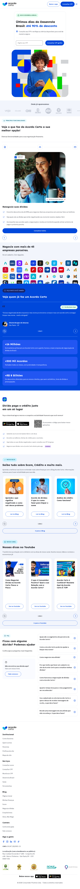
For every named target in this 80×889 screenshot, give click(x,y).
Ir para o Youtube (40, 623)
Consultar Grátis (40, 231)
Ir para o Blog (40, 531)
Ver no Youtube (14, 606)
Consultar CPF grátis (54, 43)
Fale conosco (13, 674)
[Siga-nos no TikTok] (19, 842)
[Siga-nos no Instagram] (7, 842)
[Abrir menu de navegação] (76, 4)
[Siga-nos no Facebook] (3, 842)
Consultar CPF (67, 4)
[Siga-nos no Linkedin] (11, 842)
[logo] (9, 4)
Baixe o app (53, 4)
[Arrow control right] (75, 331)
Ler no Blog (14, 514)
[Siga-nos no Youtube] (15, 842)
